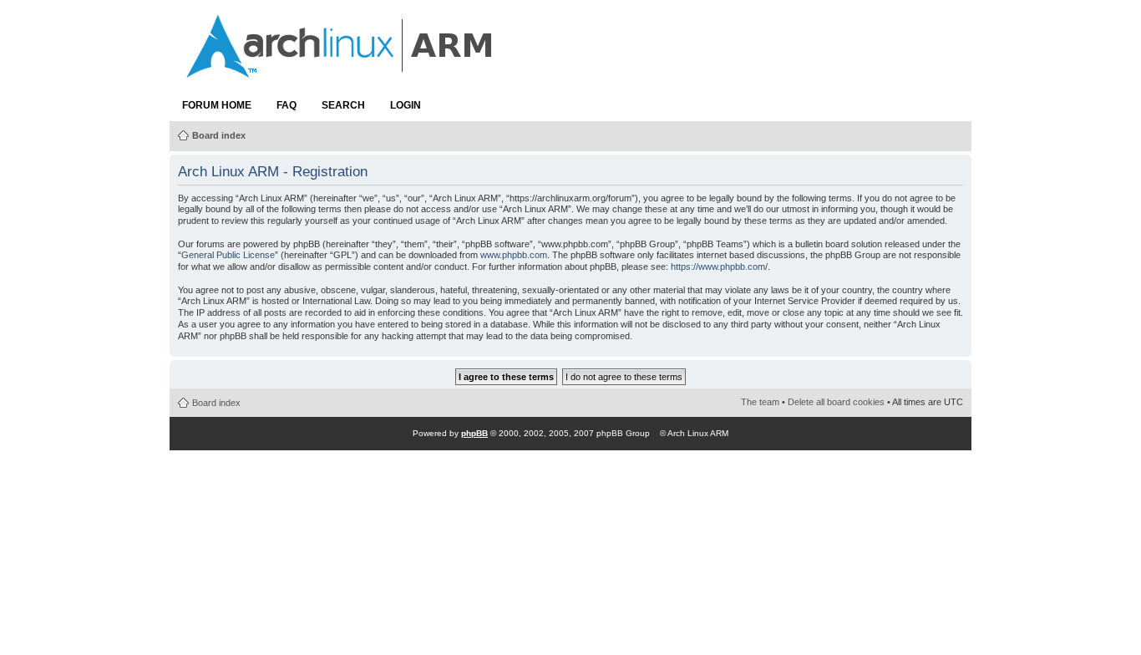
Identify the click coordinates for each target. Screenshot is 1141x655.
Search (343, 105)
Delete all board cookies (836, 402)
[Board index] (341, 69)
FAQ (286, 105)
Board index (219, 135)
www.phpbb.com (513, 255)
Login (405, 105)
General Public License (228, 255)
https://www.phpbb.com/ (719, 266)
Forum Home (216, 105)
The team (760, 402)
